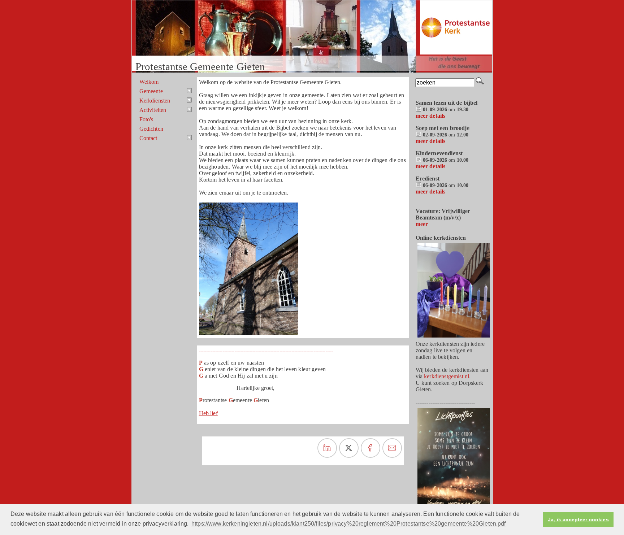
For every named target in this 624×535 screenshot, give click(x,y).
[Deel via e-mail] (392, 448)
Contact (148, 138)
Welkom (149, 82)
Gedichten (151, 129)
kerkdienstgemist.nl (446, 376)
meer (422, 224)
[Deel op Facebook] (370, 448)
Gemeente (151, 91)
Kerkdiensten (154, 100)
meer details (431, 116)
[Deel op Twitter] (349, 448)
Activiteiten (152, 110)
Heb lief (208, 413)
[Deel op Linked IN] (327, 448)
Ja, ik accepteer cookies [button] (578, 519)
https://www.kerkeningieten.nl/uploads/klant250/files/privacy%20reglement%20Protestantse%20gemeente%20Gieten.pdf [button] (348, 524)
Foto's (146, 119)
